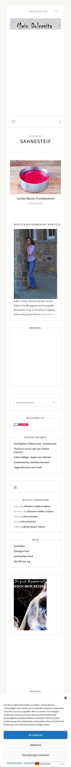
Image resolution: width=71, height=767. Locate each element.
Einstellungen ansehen (35, 755)
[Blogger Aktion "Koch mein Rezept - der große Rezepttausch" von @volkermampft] (30, 604)
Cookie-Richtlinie (14, 762)
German (44, 763)
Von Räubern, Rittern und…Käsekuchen (35, 443)
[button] (65, 698)
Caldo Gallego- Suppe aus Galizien (32, 457)
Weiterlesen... (48, 314)
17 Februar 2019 (35, 203)
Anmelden (19, 546)
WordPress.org (22, 561)
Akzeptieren (35, 735)
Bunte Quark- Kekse (34, 526)
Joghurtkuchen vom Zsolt (28, 467)
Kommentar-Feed (23, 556)
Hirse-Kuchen (30, 516)
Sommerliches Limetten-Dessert (31, 462)
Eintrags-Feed (21, 551)
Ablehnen (35, 745)
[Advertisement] (35, 67)
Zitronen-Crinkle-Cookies (37, 506)
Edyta (17, 506)
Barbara (18, 511)
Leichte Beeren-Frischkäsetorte (35, 199)
